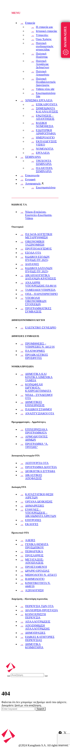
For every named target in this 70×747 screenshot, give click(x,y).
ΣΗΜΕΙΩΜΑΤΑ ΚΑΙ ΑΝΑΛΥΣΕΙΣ (47, 110)
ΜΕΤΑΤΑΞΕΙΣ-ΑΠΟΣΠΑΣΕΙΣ (34, 561)
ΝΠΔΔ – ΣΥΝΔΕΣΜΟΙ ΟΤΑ (38, 396)
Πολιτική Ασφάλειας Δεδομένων (42, 64)
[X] (65, 732)
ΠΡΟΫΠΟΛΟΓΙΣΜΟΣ (38, 248)
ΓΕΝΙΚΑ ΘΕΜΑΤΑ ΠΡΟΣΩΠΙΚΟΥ (36, 546)
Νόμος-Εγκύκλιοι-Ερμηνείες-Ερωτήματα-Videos (38, 215)
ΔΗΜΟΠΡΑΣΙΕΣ (35, 632)
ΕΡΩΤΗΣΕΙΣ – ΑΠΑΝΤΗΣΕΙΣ (45, 117)
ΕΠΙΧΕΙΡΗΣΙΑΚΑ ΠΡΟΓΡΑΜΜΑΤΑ (36, 431)
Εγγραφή (30, 179)
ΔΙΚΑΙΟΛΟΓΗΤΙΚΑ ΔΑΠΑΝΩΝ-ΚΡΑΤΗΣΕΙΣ (40, 277)
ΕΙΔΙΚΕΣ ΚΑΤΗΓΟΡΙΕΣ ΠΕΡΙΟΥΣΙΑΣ (39, 638)
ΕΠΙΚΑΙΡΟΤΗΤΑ (46, 104)
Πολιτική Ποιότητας (42, 55)
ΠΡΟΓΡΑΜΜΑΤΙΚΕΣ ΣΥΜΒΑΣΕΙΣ (38, 310)
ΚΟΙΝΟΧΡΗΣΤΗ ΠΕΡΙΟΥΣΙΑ (35, 616)
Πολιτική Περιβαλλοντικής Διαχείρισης (46, 82)
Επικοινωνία (32, 175)
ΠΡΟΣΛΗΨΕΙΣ (34, 555)
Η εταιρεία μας (44, 26)
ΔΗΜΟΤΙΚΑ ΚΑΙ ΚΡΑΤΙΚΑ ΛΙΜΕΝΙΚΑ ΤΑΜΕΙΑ (39, 377)
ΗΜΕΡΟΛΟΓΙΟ (45, 137)
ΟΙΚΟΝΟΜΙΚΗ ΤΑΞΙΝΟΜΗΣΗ (34, 243)
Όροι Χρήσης (44, 39)
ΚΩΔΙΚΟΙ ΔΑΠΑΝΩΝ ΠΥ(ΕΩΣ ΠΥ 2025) (38, 270)
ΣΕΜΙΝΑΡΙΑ (33, 156)
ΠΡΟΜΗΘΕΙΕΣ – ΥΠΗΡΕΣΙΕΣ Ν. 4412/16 (40, 345)
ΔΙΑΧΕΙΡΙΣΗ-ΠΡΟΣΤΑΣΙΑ (41, 610)
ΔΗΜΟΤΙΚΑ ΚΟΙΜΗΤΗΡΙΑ (34, 646)
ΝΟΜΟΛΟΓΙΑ (44, 148)
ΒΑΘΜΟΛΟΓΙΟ (35, 578)
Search (40, 709)
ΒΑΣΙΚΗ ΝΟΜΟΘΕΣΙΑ (44, 124)
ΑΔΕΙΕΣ (30, 540)
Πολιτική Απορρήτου (42, 73)
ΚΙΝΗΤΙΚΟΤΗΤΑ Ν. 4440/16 (37, 584)
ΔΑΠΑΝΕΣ (32, 264)
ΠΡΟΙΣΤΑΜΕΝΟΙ (36, 566)
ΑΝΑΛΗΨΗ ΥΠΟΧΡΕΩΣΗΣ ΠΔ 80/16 (40, 284)
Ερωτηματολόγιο (45, 187)
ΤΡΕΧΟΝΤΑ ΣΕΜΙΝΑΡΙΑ (44, 162)
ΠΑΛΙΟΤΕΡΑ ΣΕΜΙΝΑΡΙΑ (44, 170)
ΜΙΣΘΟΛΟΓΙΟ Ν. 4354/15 (41, 574)
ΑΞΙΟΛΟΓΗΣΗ (34, 590)
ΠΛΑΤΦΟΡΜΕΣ (35, 350)
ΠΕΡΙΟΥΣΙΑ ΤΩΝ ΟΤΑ (39, 606)
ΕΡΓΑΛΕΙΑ (43, 152)
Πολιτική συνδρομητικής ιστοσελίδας (44, 46)
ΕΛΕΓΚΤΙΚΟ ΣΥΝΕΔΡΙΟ (40, 327)
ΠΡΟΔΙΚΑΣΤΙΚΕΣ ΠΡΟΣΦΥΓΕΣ (36, 356)
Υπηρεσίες (42, 35)
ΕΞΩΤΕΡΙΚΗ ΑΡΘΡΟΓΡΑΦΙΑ (46, 132)
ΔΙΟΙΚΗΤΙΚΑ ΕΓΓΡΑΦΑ (40, 471)
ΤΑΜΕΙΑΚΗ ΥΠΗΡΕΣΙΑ (40, 289)
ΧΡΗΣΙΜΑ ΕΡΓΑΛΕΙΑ (39, 100)
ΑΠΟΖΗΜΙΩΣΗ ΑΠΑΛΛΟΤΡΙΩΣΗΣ (37, 627)
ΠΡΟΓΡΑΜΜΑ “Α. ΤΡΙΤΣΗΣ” (36, 445)
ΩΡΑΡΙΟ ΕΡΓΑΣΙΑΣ (37, 570)
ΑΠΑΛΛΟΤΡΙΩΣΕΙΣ (37, 621)
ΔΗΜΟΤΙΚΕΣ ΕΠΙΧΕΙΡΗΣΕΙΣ (35, 404)
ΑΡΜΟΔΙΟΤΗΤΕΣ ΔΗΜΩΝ (36, 438)
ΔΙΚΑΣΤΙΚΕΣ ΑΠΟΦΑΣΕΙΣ (33, 477)
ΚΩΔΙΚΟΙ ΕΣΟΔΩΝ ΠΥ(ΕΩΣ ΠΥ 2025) (37, 258)
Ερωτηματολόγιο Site (45, 95)
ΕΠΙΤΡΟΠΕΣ (33, 520)
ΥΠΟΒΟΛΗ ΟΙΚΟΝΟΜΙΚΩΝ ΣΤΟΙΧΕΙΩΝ (35, 301)
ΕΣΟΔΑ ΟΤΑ (33, 252)
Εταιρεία (30, 22)
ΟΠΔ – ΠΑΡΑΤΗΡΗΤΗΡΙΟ (41, 293)
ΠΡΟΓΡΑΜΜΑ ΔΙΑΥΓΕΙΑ (41, 467)
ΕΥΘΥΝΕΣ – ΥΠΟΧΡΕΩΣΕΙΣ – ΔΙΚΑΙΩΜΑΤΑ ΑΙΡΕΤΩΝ (40, 512)
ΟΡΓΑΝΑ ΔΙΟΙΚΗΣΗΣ (38, 501)
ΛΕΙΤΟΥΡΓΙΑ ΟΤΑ (37, 463)
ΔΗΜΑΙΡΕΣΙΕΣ (34, 505)
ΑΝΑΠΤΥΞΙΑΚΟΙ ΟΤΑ (39, 413)
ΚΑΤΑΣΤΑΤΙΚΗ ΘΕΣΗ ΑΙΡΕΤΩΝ (39, 496)
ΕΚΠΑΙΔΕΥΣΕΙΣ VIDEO (46, 143)
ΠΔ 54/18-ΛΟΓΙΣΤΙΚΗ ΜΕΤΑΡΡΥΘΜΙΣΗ (38, 236)
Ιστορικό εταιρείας (46, 31)
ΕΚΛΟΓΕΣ (31, 524)
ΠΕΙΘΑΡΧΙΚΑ (34, 551)
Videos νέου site (45, 88)
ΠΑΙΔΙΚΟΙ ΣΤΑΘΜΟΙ (38, 409)
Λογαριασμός (33, 183)
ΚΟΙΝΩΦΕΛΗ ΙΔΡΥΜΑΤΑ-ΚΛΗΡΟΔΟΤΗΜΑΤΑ (38, 387)
